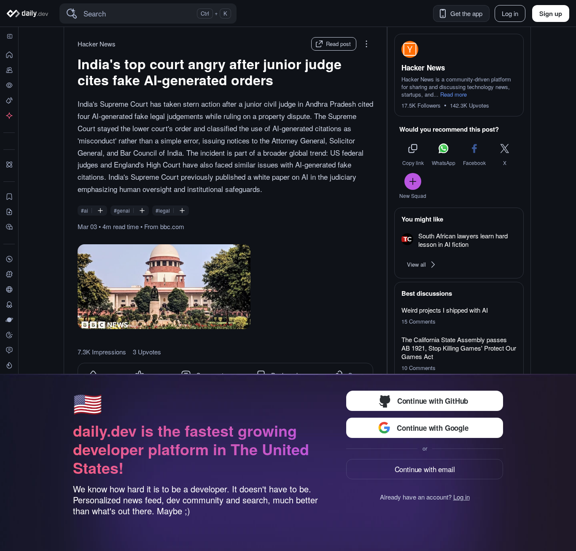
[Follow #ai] (100, 210)
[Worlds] (9, 319)
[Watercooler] (9, 335)
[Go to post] (164, 286)
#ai (84, 210)
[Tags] (9, 274)
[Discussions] (9, 350)
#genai (122, 210)
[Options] (366, 44)
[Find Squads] (9, 164)
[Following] (9, 70)
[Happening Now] (9, 100)
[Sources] (9, 289)
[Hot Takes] (9, 365)
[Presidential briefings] (9, 211)
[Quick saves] (9, 196)
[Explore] (9, 259)
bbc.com (172, 226)
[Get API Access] (9, 115)
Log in (461, 497)
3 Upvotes (147, 352)
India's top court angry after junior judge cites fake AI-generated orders (210, 71)
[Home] (29, 13)
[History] (9, 85)
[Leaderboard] (9, 304)
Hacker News (97, 44)
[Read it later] (9, 227)
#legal (163, 210)
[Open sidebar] (10, 36)
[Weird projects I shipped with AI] (459, 315)
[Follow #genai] (142, 210)
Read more (453, 94)
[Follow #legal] (182, 210)
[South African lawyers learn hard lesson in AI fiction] (459, 240)
